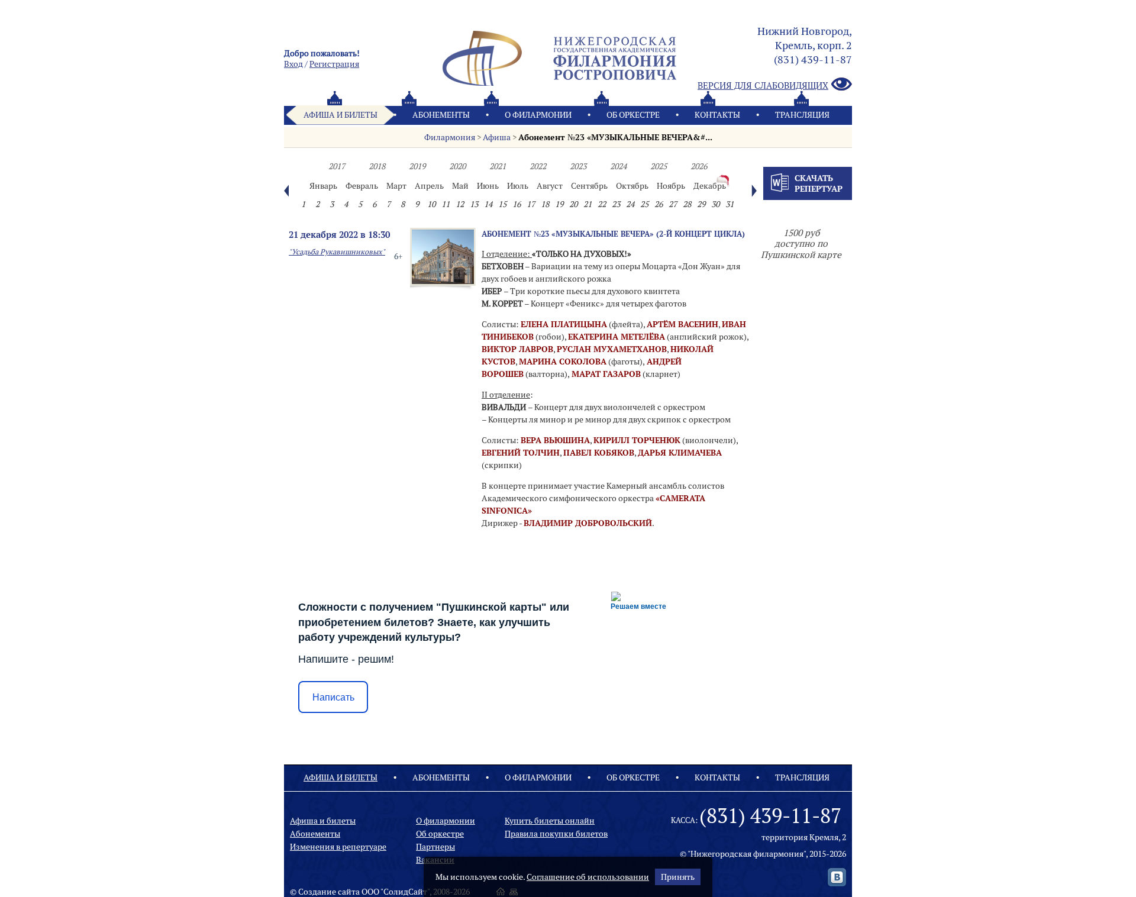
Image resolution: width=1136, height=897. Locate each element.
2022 (538, 166)
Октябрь (632, 185)
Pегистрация (334, 64)
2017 (336, 166)
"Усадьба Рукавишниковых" (337, 252)
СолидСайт (405, 891)
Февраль (362, 185)
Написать (333, 697)
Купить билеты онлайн (550, 820)
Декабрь (709, 185)
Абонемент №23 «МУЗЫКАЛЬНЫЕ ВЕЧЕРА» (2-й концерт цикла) (613, 233)
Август (550, 185)
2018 (377, 166)
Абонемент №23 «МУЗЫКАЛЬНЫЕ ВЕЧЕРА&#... (615, 137)
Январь (323, 185)
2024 (618, 166)
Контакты (717, 114)
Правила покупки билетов (556, 833)
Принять (678, 877)
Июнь (488, 185)
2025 (658, 166)
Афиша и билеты (340, 114)
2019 (417, 166)
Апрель (429, 185)
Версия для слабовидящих (763, 85)
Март (396, 185)
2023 (578, 166)
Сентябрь (589, 185)
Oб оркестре (633, 114)
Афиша (497, 137)
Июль (517, 185)
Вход (293, 64)
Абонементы (441, 114)
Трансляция (802, 114)
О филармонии (538, 114)
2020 (457, 166)
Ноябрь (671, 185)
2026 (698, 166)
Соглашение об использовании (588, 877)
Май (460, 185)
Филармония (449, 137)
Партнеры (435, 846)
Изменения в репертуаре (338, 846)
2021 (497, 166)
